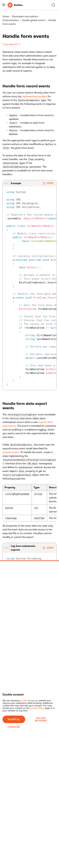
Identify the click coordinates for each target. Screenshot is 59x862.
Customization (11, 20)
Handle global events (33, 20)
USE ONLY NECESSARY (41, 719)
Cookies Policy (37, 708)
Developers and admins (25, 16)
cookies (24, 700)
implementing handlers (34, 96)
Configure (14, 727)
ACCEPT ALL (14, 719)
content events (11, 452)
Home (6, 16)
